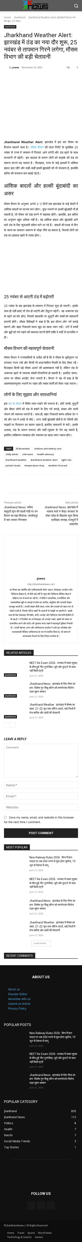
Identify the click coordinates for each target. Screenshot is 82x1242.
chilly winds (12, 454)
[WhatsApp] (48, 78)
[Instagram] (41, 1205)
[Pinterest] (20, 78)
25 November (23, 448)
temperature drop (34, 465)
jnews (15, 67)
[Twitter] (39, 78)
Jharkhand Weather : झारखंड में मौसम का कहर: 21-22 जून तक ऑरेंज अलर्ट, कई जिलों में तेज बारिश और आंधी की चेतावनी (52, 708)
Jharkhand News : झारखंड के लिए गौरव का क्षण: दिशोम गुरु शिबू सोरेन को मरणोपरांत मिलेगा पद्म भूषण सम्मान (52, 687)
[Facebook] (30, 78)
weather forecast (57, 465)
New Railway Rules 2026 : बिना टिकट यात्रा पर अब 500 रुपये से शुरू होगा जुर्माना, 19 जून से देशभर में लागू (52, 861)
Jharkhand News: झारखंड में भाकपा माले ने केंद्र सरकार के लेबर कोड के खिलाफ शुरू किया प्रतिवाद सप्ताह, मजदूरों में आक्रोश (61, 515)
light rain (66, 459)
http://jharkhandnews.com (41, 584)
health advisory (45, 454)
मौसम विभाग (37, 147)
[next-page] (12, 725)
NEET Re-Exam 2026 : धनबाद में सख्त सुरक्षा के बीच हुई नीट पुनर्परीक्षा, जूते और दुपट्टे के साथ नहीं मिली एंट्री (53, 666)
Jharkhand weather (16, 459)
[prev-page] (6, 725)
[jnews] (6, 67)
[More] (57, 78)
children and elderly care (48, 448)
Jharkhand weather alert (44, 459)
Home (7, 17)
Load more (40, 943)
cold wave (27, 454)
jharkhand (19, 17)
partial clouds (13, 465)
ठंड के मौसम (15, 404)
